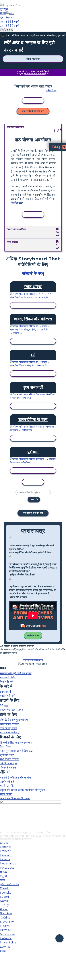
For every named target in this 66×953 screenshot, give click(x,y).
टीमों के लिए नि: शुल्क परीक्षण (14, 720)
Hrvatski (5, 930)
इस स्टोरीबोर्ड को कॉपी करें (33, 111)
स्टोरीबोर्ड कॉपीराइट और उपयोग (15, 777)
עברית (3, 872)
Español (5, 847)
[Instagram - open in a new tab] (2, 818)
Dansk (4, 888)
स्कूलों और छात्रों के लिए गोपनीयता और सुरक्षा (22, 790)
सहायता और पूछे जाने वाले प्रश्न (15, 673)
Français (6, 851)
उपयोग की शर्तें (7, 781)
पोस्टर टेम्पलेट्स (8, 767)
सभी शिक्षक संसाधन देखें (33, 513)
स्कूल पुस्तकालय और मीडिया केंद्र (16, 751)
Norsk (4, 901)
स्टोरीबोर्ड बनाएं (33, 635)
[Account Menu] (6, 30)
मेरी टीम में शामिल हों (9, 732)
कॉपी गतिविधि (33, 58)
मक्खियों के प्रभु (53, 35)
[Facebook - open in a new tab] (2, 813)
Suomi (4, 896)
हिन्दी (2, 880)
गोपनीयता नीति (7, 786)
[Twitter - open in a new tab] (2, 823)
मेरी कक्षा (4, 706)
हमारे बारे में (5, 691)
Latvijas (5, 946)
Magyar (5, 926)
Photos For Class (11, 710)
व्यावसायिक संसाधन (9, 724)
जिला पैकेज (5, 746)
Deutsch (6, 855)
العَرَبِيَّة (4, 876)
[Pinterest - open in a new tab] (2, 829)
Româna (6, 913)
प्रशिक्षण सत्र (7, 755)
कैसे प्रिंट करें (6, 681)
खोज (32, 499)
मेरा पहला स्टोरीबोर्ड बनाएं (33, 660)
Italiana (5, 859)
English (5, 842)
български (7, 934)
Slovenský (7, 921)
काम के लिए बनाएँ (8, 728)
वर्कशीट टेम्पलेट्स (8, 763)
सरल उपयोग (6, 794)
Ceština (5, 917)
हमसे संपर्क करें (7, 696)
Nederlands (8, 863)
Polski (4, 909)
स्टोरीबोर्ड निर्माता (8, 677)
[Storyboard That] (10, 5)
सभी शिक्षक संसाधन (18, 35)
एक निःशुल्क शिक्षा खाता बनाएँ (35, 73)
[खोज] (10, 13)
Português (7, 867)
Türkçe (5, 905)
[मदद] (59, 938)
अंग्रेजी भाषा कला (36, 35)
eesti (3, 951)
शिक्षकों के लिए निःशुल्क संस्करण (16, 742)
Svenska (6, 892)
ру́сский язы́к (9, 884)
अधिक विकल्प (51, 90)
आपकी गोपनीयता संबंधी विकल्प (15, 798)
